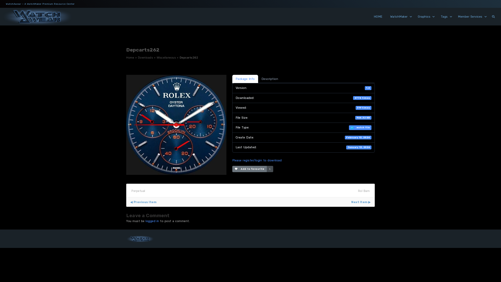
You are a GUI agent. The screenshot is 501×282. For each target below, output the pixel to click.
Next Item (359, 202)
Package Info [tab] (245, 79)
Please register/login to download (257, 160)
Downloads (145, 57)
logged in (152, 221)
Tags (444, 16)
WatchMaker (399, 16)
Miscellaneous (166, 57)
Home (130, 57)
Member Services (470, 16)
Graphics (424, 16)
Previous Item (145, 202)
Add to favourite (251, 168)
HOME (378, 16)
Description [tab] (269, 79)
